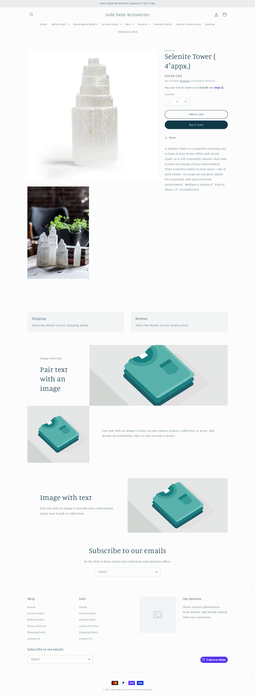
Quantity (169, 94)
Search (31, 606)
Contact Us (33, 638)
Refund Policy (35, 619)
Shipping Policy (36, 632)
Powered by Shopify (142, 689)
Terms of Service (37, 625)
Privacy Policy (35, 613)
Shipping (184, 81)
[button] (31, 15)
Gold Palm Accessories (121, 689)
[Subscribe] (156, 572)
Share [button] (172, 137)
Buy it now (196, 124)
